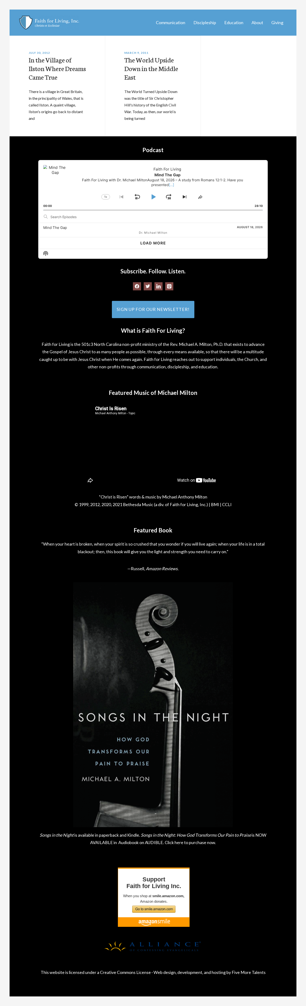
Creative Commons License (125, 972)
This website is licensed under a (70, 972)
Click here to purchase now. (190, 842)
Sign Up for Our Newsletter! (153, 309)
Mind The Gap (55, 227)
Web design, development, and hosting (189, 972)
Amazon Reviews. (162, 568)
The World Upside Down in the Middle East (151, 68)
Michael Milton (49, 23)
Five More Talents (249, 972)
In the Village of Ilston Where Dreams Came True (57, 68)
